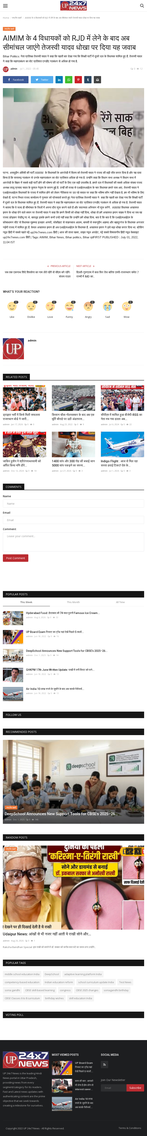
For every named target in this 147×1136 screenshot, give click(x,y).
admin (14, 68)
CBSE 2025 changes (87, 990)
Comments (13, 487)
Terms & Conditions (130, 1128)
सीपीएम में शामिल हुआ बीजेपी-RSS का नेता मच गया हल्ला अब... (121, 417)
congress (65, 990)
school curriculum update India (96, 982)
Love (50, 317)
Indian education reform (59, 982)
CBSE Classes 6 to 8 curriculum (22, 998)
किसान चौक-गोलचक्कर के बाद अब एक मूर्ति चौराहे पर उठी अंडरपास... (73, 417)
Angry (88, 317)
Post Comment (15, 558)
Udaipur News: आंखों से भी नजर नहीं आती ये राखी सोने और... (47, 934)
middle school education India (22, 974)
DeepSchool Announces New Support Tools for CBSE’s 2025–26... (67, 650)
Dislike (31, 317)
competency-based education (22, 982)
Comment (9, 529)
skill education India (80, 998)
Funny (69, 317)
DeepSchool (52, 974)
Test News (125, 982)
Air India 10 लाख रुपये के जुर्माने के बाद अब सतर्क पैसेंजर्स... (55, 688)
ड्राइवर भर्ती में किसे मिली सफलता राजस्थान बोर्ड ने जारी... (21, 417)
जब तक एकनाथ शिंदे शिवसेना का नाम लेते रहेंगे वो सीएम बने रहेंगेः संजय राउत (37, 274)
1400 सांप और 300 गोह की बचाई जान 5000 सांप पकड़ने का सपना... (73, 463)
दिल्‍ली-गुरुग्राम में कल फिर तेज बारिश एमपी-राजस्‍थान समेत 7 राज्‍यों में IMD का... (107, 274)
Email (6, 512)
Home (6, 17)
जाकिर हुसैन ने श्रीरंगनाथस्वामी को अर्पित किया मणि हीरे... (22, 463)
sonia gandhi (12, 990)
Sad (107, 317)
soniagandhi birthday (116, 990)
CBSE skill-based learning (40, 990)
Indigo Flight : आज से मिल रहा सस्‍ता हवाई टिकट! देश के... (119, 463)
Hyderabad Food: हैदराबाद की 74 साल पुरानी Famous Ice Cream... (63, 613)
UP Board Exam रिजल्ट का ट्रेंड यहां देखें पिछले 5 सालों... (55, 631)
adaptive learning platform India (83, 974)
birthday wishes (54, 998)
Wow (126, 317)
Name (7, 496)
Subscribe (135, 1088)
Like (12, 317)
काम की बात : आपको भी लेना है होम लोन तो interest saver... (84, 1085)
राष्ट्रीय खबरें (17, 17)
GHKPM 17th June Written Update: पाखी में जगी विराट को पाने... (60, 669)
